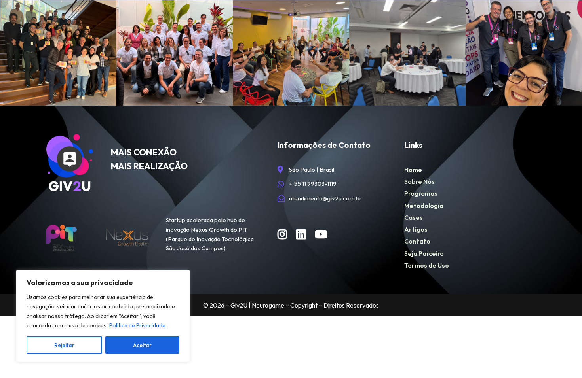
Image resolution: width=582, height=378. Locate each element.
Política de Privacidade (137, 325)
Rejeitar (64, 345)
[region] (103, 316)
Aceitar (142, 345)
